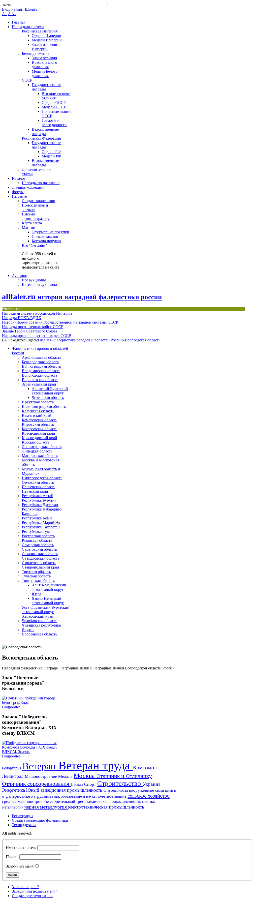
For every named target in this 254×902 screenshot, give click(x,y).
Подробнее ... (13, 707)
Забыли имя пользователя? (34, 891)
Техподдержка (24, 825)
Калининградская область (44, 406)
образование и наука (78, 796)
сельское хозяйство (148, 796)
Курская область (35, 442)
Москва (85, 775)
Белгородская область (40, 362)
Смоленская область (39, 563)
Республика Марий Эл (41, 522)
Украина (151, 784)
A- (13, 14)
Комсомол (145, 767)
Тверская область (36, 572)
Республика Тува (36, 531)
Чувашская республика (41, 625)
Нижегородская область (42, 478)
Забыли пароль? (25, 887)
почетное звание (111, 796)
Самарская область (38, 545)
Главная (44, 340)
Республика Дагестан (40, 505)
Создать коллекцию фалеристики (40, 820)
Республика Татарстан (41, 527)
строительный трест (68, 801)
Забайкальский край (39, 384)
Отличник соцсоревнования (36, 784)
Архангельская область (41, 357)
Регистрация (22, 816)
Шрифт (31, 9)
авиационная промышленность (71, 790)
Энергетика (14, 790)
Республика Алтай (37, 496)
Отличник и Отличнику (124, 776)
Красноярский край (38, 433)
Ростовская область (38, 536)
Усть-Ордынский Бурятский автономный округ (45, 609)
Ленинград (13, 776)
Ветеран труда (95, 765)
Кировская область (38, 424)
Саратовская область (39, 549)
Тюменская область (38, 580)
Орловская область (38, 482)
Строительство (120, 783)
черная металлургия (46, 807)
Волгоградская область (41, 366)
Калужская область (38, 411)
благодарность (116, 790)
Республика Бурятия (39, 500)
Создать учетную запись (32, 896)
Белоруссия (12, 768)
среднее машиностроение (26, 801)
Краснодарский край (39, 438)
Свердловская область (40, 558)
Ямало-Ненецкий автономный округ (48, 600)
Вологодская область (142, 340)
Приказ (77, 784)
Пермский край (35, 491)
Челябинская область (39, 621)
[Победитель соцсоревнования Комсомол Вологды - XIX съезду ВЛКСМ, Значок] (31, 752)
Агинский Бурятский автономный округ (50, 391)
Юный (33, 790)
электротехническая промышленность (106, 807)
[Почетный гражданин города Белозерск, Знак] (31, 702)
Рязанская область (37, 540)
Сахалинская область (40, 554)
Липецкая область (37, 451)
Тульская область (36, 576)
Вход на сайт (13, 9)
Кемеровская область (39, 420)
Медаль (66, 776)
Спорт (90, 784)
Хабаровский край (37, 616)
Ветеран (40, 766)
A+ (4, 14)
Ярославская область (39, 634)
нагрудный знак (46, 796)
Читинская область (48, 397)
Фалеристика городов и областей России (88, 340)
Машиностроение (41, 776)
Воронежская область (40, 380)
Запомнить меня (19, 866)
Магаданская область (40, 455)
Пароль (12, 857)
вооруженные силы (147, 790)
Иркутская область (38, 402)
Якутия (28, 630)
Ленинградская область (42, 447)
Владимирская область (41, 371)
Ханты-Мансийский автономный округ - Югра (49, 589)
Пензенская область (38, 487)
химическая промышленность (114, 801)
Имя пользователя (21, 847)
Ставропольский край (40, 567)
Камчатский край (36, 415)
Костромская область (39, 429)
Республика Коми (37, 518)
